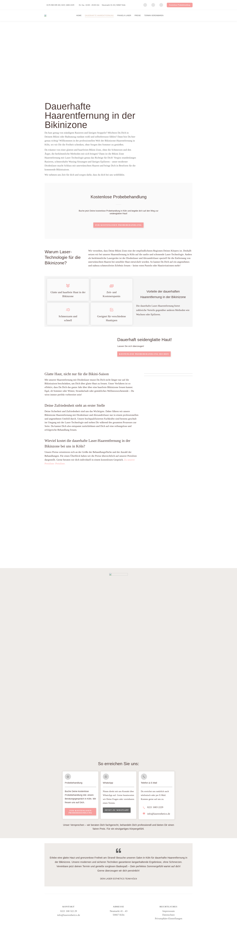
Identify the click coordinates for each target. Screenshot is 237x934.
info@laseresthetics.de (68, 915)
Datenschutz (168, 914)
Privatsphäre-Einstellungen (168, 918)
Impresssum (168, 911)
